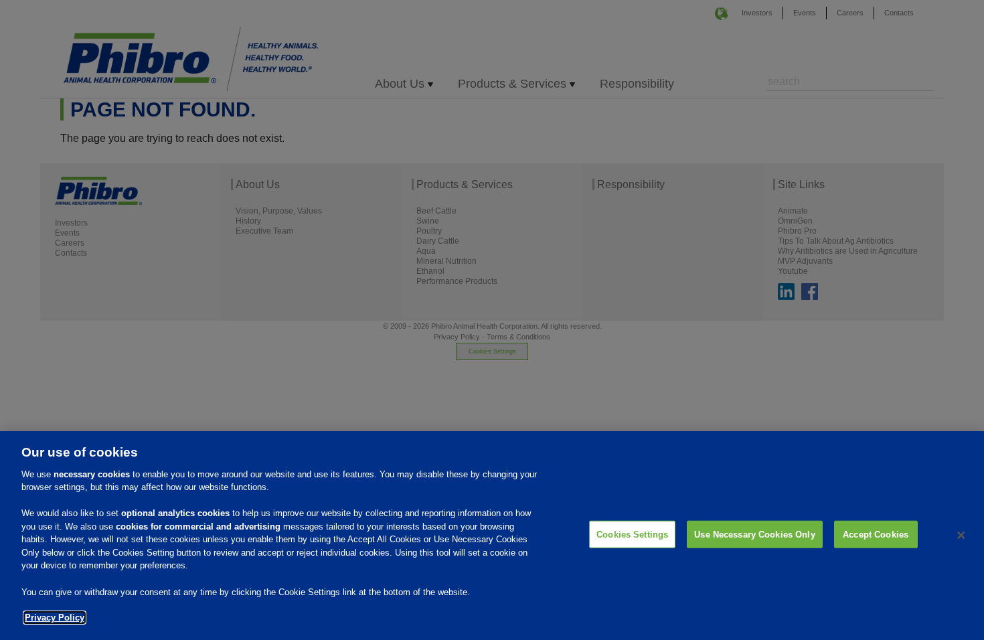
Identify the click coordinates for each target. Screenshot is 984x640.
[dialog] (492, 535)
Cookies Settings (632, 535)
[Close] (961, 536)
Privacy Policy (54, 618)
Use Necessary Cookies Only (754, 535)
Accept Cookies (875, 535)
